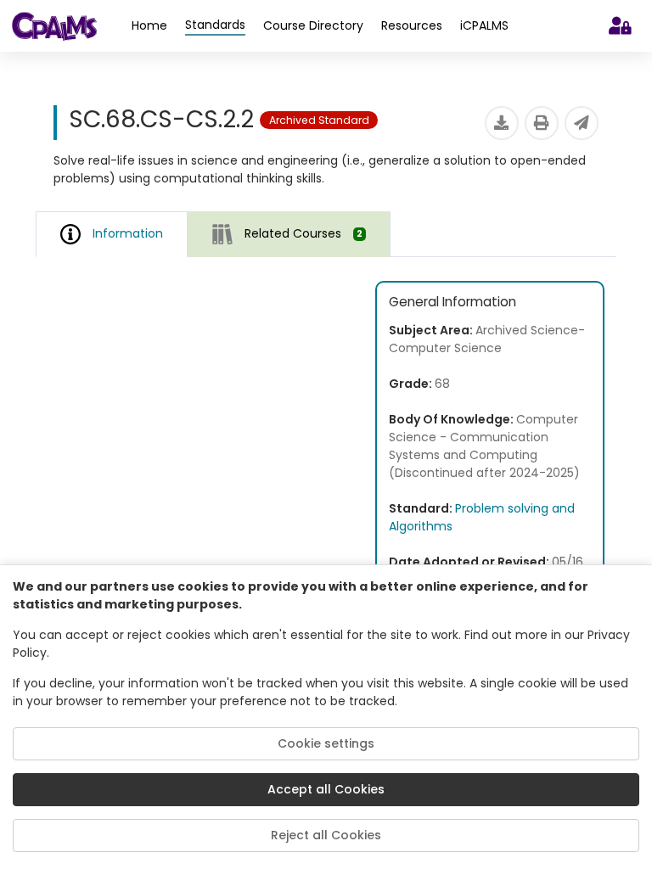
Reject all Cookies (326, 835)
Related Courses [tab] (303, 233)
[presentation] (289, 233)
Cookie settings (326, 743)
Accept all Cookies (326, 789)
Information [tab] (128, 233)
